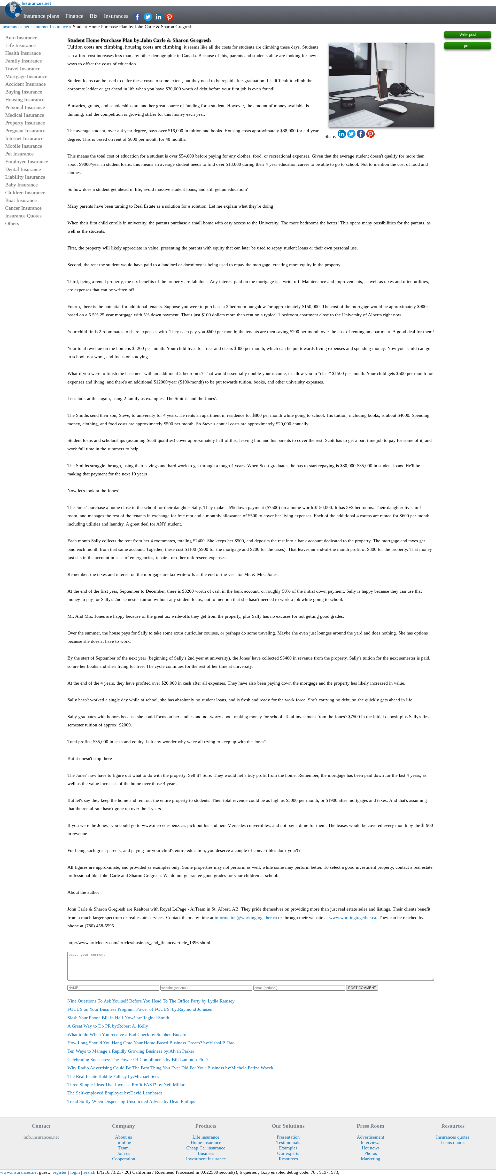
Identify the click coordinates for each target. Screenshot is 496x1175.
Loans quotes (452, 1142)
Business (206, 1153)
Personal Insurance (25, 107)
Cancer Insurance (23, 208)
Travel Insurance (22, 68)
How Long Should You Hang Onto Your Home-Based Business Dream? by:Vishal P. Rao (151, 1042)
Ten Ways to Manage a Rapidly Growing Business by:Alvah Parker (130, 1051)
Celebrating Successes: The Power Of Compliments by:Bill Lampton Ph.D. (138, 1059)
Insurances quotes (452, 1137)
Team (123, 1147)
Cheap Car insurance (205, 1147)
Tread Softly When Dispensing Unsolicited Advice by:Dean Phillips (131, 1101)
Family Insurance (23, 61)
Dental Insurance (23, 169)
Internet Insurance (51, 26)
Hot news (370, 1147)
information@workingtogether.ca (246, 917)
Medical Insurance (24, 115)
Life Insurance (20, 45)
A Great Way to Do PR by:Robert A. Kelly (107, 1026)
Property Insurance (25, 123)
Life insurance (205, 1137)
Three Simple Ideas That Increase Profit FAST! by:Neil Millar (125, 1084)
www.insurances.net (19, 1172)
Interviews (370, 1142)
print (467, 45)
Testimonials (288, 1142)
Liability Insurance (25, 177)
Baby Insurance (21, 184)
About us (123, 1137)
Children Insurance (25, 192)
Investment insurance (206, 1158)
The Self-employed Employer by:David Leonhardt (114, 1092)
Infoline (123, 1142)
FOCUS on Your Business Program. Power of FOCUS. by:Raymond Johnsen (139, 1009)
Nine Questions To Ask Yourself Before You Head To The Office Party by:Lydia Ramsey (151, 1001)
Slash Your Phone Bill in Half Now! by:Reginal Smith (118, 1017)
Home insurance (206, 1142)
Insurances (116, 16)
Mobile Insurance (23, 146)
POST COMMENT (362, 988)
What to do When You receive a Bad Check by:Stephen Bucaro (126, 1034)
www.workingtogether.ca (352, 917)
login (75, 1172)
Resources (288, 1158)
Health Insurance (23, 53)
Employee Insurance (26, 161)
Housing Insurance (24, 99)
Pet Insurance (19, 153)
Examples (288, 1147)
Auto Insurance (21, 37)
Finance (74, 16)
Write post (467, 34)
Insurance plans (41, 16)
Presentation (288, 1137)
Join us (123, 1153)
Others (12, 223)
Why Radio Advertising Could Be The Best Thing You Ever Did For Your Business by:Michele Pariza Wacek (170, 1067)
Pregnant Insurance (25, 130)
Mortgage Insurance (26, 76)
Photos (370, 1153)
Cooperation (123, 1158)
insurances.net (16, 26)
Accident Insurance (25, 84)
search (89, 1172)
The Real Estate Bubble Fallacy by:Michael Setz (113, 1076)
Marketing (370, 1158)
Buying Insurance (23, 92)
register (60, 1172)
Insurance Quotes (23, 215)
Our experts (288, 1153)
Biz (94, 16)
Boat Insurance (21, 200)
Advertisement (370, 1137)
